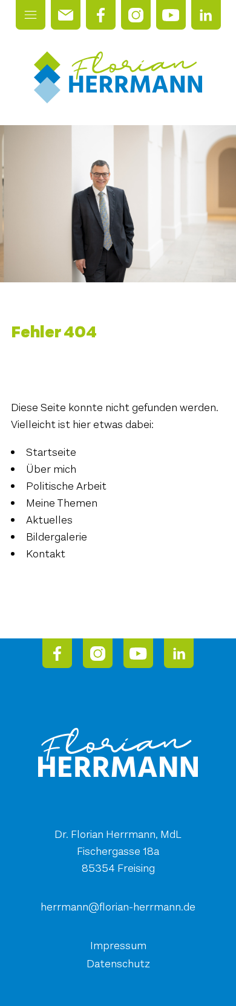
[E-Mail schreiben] (65, 15)
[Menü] (30, 15)
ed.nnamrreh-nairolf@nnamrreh (118, 907)
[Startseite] (118, 77)
